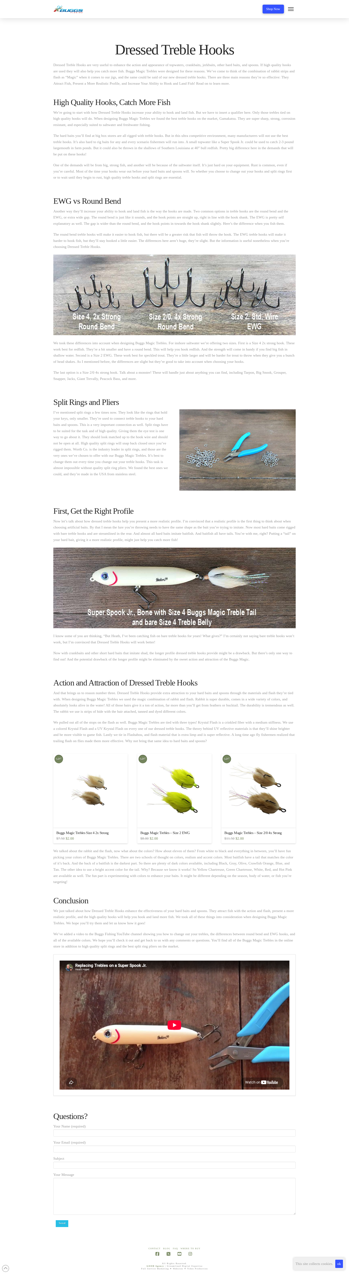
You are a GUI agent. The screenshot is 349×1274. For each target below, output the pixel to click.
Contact (154, 1248)
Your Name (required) (69, 1126)
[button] (291, 9)
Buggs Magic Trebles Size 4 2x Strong (82, 833)
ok (339, 1264)
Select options (91, 821)
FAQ (175, 1248)
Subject (58, 1158)
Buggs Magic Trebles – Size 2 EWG (165, 833)
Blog (166, 1248)
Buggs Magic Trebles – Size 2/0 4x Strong (253, 833)
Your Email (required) (69, 1142)
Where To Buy (191, 1248)
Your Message (63, 1175)
